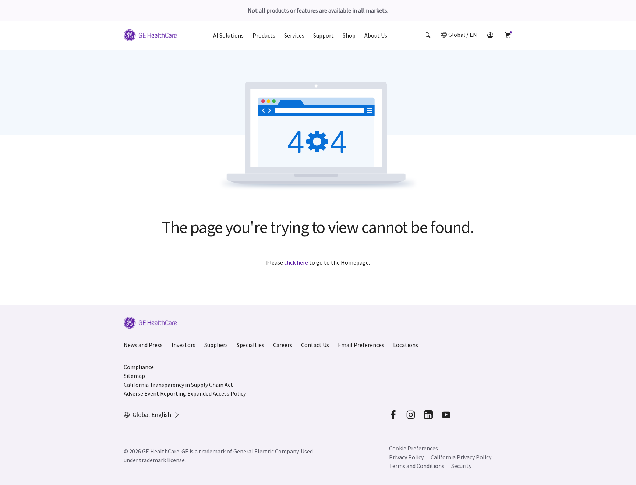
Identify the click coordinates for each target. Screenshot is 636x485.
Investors (183, 344)
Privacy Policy (406, 457)
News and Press (143, 344)
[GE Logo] (150, 36)
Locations (405, 344)
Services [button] (294, 35)
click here (296, 262)
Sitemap (134, 375)
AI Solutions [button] (228, 35)
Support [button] (323, 35)
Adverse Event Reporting (155, 393)
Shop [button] (349, 35)
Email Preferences (361, 344)
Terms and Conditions (416, 466)
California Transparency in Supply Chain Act (178, 384)
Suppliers (216, 344)
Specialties (250, 344)
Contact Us (315, 344)
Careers (282, 344)
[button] (427, 35)
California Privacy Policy (461, 457)
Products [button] (263, 35)
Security (461, 466)
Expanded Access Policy (216, 393)
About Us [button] (375, 35)
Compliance (139, 367)
